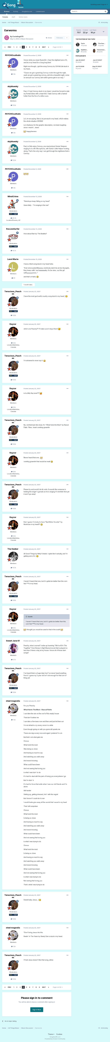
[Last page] (48, 47)
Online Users (23, 17)
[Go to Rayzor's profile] (13, 332)
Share (49, 38)
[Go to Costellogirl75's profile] (6, 37)
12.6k (14, 105)
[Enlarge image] (25, 131)
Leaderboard (40, 11)
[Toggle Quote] (27, 616)
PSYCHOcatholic (13, 55)
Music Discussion (27, 39)
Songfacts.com (27, 11)
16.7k (14, 250)
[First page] (4, 47)
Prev (9, 47)
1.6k (14, 74)
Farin (83, 43)
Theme (50, 1034)
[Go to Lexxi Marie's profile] (13, 267)
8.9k (14, 343)
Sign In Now (37, 1010)
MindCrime (13, 196)
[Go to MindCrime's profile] (13, 204)
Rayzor (13, 324)
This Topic (96, 11)
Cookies (59, 1034)
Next (44, 47)
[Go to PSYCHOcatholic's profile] (13, 63)
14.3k (14, 567)
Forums (5, 17)
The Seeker (12, 549)
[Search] (105, 11)
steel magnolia (13, 701)
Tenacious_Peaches (12, 292)
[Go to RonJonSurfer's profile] (13, 236)
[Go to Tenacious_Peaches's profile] (13, 301)
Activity (15, 11)
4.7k (14, 659)
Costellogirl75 (17, 36)
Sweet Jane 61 (13, 641)
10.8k (14, 315)
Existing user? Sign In (99, 4)
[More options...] (67, 55)
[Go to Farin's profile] (77, 44)
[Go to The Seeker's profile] (13, 556)
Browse (6, 11)
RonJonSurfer (13, 229)
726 (14, 720)
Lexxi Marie (12, 259)
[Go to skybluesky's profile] (13, 94)
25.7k (14, 218)
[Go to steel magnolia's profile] (13, 708)
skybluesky (13, 86)
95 (14, 278)
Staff (13, 17)
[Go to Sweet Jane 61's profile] (13, 648)
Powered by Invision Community (55, 1039)
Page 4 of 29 (57, 47)
